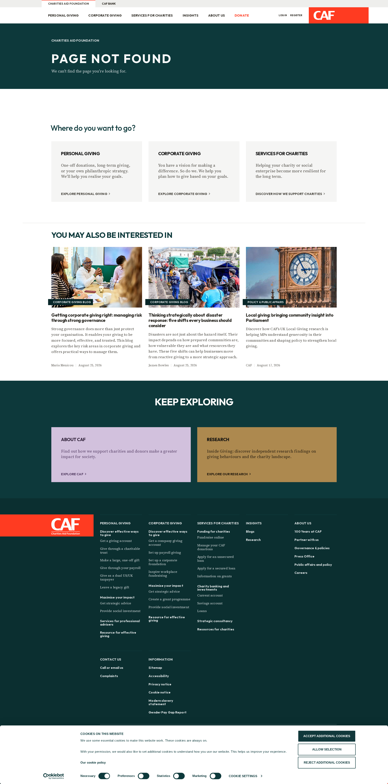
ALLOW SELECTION (327, 749)
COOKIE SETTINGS (243, 776)
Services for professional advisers (120, 622)
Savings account (209, 603)
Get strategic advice (115, 603)
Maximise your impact (117, 597)
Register (296, 15)
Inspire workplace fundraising (163, 573)
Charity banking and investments (213, 588)
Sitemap (155, 667)
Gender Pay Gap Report (168, 712)
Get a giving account (116, 540)
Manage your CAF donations (211, 547)
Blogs (250, 531)
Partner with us (306, 540)
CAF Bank (109, 3)
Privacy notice (160, 684)
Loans (202, 611)
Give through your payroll (120, 568)
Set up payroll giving (165, 552)
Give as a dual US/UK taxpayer (116, 577)
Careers (300, 572)
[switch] (143, 776)
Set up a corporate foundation (163, 562)
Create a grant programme (169, 599)
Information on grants (214, 576)
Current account (210, 595)
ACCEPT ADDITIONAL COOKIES (326, 736)
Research (253, 540)
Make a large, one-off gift (120, 560)
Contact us (110, 659)
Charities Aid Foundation (68, 3)
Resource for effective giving (118, 634)
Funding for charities (213, 531)
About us (216, 15)
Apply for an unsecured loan (215, 558)
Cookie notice (160, 692)
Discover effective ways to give (119, 533)
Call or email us (111, 667)
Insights (190, 15)
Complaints (109, 676)
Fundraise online (210, 537)
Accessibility (159, 676)
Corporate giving (105, 15)
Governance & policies (312, 548)
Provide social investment (120, 611)
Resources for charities (215, 629)
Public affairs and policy (313, 564)
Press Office (304, 556)
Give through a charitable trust (120, 550)
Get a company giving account (165, 542)
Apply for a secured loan (216, 568)
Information (161, 659)
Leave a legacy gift (114, 587)
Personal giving (63, 15)
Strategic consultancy (215, 621)
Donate (242, 15)
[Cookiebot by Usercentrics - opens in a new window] (53, 776)
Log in (283, 15)
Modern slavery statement (161, 702)
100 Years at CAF (308, 531)
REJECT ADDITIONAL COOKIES (327, 762)
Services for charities (152, 15)
